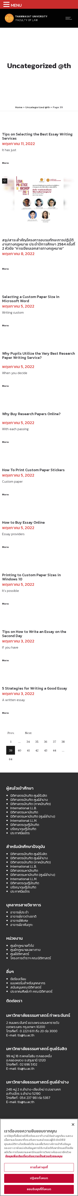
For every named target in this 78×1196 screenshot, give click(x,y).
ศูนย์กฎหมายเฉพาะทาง (25, 949)
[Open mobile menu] (70, 18)
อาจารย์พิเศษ (19, 920)
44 (54, 750)
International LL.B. (23, 807)
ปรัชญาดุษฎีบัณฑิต (23, 828)
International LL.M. (23, 820)
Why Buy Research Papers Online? (31, 414)
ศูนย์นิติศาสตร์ (19, 953)
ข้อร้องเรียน (18, 978)
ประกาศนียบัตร (20, 832)
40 (19, 750)
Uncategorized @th (37, 107)
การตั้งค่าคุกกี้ (39, 1167)
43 (45, 750)
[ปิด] (73, 1124)
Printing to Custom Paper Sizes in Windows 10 (31, 577)
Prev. (10, 733)
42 (36, 750)
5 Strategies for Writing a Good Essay (34, 688)
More (5, 163)
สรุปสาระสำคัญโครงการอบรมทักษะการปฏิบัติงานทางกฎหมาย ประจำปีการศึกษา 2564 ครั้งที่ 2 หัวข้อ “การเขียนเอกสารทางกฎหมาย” (38, 244)
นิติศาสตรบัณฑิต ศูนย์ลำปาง (29, 799)
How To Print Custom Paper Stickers (33, 470)
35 (36, 742)
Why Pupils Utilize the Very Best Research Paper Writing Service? (38, 355)
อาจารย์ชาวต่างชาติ (23, 916)
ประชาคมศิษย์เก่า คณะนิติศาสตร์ (31, 991)
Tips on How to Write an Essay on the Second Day (34, 634)
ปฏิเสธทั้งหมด (39, 1178)
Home (18, 107)
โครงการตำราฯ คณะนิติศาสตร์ (30, 958)
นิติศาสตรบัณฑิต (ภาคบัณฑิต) (30, 803)
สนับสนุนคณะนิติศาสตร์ (25, 987)
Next (28, 733)
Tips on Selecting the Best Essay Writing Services (37, 136)
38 (63, 742)
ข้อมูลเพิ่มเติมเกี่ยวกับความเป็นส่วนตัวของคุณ (33, 1156)
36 (45, 742)
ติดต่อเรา (14, 1001)
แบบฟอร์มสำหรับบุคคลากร (27, 983)
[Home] (26, 22)
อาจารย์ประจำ (19, 912)
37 (54, 742)
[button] (7, 4)
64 (10, 759)
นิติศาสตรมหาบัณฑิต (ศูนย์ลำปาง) (32, 816)
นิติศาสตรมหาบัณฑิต (24, 812)
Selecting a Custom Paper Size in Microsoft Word (30, 299)
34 (28, 742)
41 (28, 750)
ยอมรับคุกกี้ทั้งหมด (39, 1189)
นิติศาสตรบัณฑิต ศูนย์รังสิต (28, 795)
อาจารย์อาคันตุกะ (21, 924)
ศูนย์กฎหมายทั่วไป (22, 945)
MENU (16, 5)
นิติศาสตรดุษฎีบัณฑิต (24, 824)
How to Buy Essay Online (23, 522)
